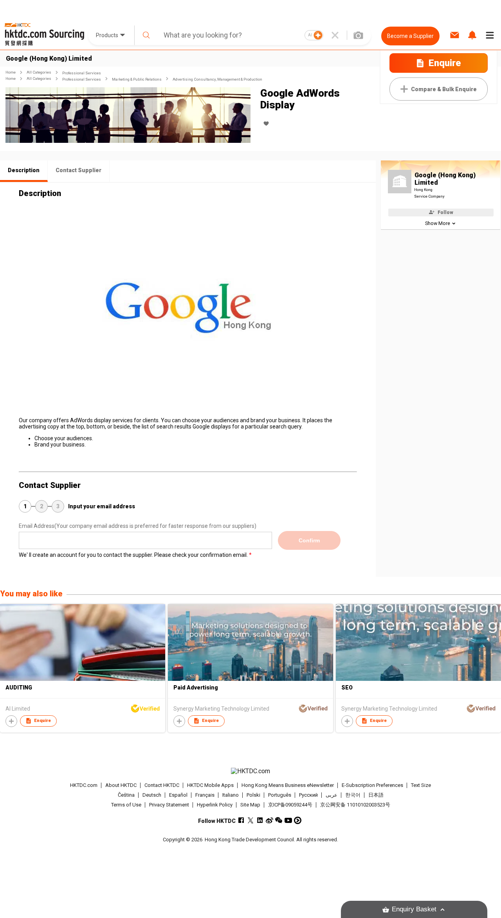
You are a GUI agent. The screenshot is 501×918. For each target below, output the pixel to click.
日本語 (376, 795)
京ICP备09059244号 (290, 805)
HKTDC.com (83, 785)
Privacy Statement (169, 805)
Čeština (126, 795)
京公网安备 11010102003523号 (355, 805)
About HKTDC (121, 785)
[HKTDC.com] (250, 771)
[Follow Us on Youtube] (288, 820)
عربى (331, 795)
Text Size (421, 785)
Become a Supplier (410, 36)
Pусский (308, 795)
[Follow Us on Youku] (297, 820)
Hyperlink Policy (214, 805)
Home (10, 72)
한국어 (352, 795)
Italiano (230, 795)
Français (204, 795)
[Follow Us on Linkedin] (260, 820)
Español (178, 795)
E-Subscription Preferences (372, 785)
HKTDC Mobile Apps (210, 785)
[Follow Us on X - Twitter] (250, 820)
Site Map (250, 805)
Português (279, 795)
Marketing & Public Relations (137, 79)
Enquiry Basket (414, 909)
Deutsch (151, 795)
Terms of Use (126, 805)
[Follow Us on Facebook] (241, 820)
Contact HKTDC (161, 785)
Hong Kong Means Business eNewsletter (287, 785)
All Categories (39, 72)
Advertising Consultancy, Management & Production (217, 79)
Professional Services (81, 73)
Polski (253, 795)
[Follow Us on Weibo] (269, 820)
